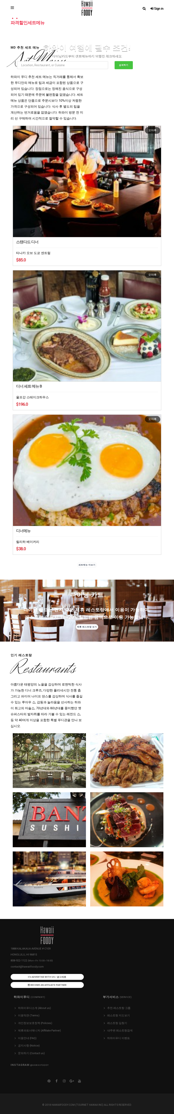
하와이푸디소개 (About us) (34, 1008)
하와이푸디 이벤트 (118, 1038)
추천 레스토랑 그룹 (118, 1008)
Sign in (158, 8)
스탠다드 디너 (27, 242)
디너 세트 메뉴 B (29, 386)
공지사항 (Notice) (29, 1045)
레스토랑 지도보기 (118, 1015)
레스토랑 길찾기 (117, 1023)
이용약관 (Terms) (28, 1015)
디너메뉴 (23, 530)
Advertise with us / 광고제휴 (48, 977)
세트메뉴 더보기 (87, 565)
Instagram (30, 1064)
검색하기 (123, 65)
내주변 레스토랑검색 (120, 1030)
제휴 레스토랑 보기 (87, 627)
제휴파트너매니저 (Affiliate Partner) (39, 1030)
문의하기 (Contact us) (31, 1053)
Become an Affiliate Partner (48, 985)
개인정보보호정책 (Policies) (35, 1023)
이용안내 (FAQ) (27, 1038)
